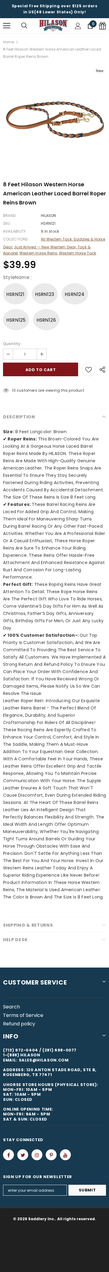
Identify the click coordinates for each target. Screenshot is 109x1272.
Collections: (16, 239)
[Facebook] (8, 1154)
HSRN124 (74, 294)
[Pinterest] (51, 1154)
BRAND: (9, 215)
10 (13, 390)
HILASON (48, 215)
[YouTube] (65, 1154)
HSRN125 (16, 320)
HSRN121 (15, 294)
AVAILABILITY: (15, 231)
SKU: (7, 223)
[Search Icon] (24, 26)
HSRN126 (46, 320)
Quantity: (12, 343)
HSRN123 (44, 294)
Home (8, 42)
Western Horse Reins (38, 253)
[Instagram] (36, 1154)
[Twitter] (22, 1154)
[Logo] (53, 26)
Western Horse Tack (77, 253)
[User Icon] (78, 26)
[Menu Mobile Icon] (6, 25)
